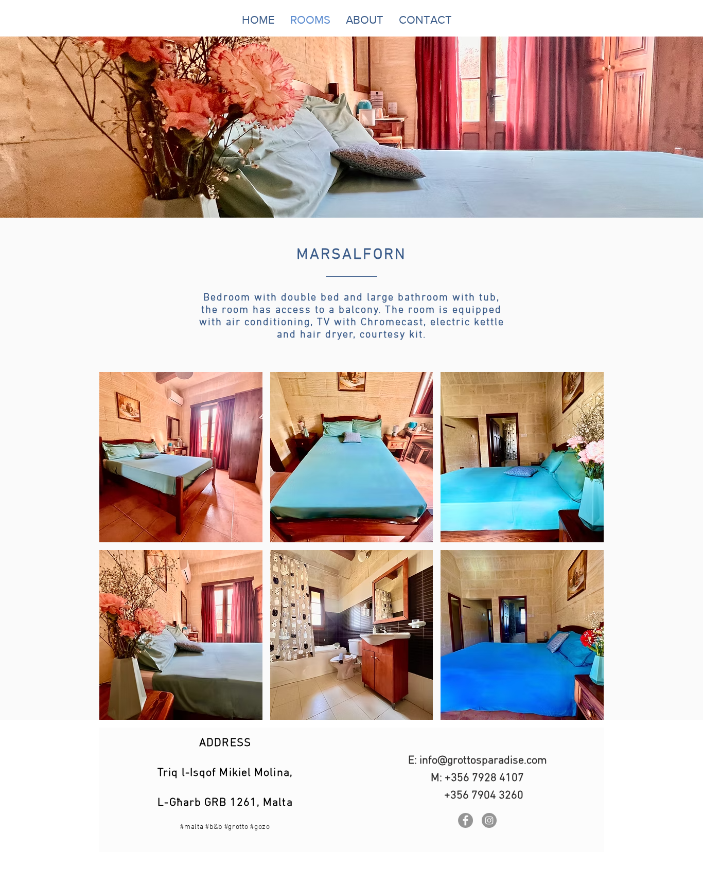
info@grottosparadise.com (483, 761)
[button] (180, 457)
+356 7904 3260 (483, 796)
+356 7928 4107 (484, 778)
